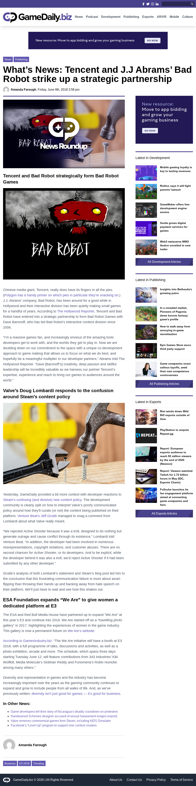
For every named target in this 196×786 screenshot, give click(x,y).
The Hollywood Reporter (75, 311)
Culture (187, 16)
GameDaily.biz (23, 779)
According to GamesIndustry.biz (27, 641)
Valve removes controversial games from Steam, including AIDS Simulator (61, 720)
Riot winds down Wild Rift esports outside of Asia (174, 415)
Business (10, 763)
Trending (38, 763)
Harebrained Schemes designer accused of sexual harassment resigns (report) (64, 716)
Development (110, 16)
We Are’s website (81, 631)
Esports (148, 16)
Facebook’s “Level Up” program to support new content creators (54, 725)
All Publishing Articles (164, 383)
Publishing (131, 16)
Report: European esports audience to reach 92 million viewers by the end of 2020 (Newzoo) (175, 456)
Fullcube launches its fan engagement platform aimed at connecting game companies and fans (176, 497)
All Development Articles (164, 261)
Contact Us (134, 779)
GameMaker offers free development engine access (174, 208)
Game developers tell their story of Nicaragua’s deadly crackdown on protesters (64, 711)
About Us (115, 779)
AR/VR (162, 16)
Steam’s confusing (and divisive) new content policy (42, 500)
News (79, 16)
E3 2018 (24, 763)
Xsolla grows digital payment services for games (173, 226)
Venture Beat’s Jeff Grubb (37, 516)
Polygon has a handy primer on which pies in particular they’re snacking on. (61, 295)
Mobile (174, 16)
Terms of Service (181, 779)
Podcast (92, 16)
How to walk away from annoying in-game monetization (175, 330)
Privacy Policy (156, 779)
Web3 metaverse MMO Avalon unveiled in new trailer (175, 245)
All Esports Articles (164, 513)
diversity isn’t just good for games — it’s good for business (76, 694)
